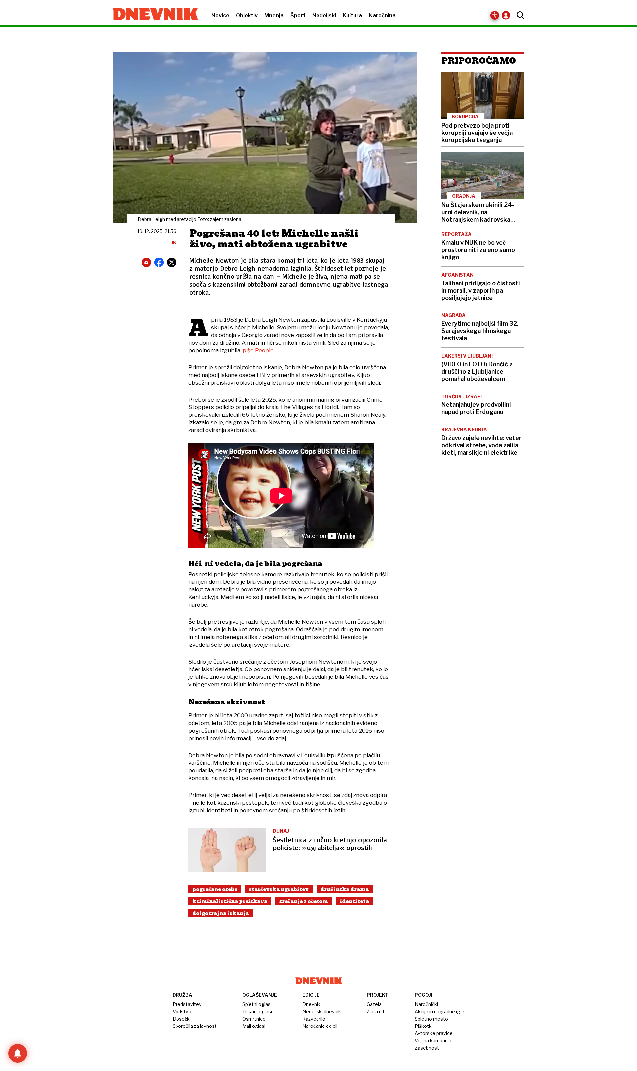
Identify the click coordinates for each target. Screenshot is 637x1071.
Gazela (374, 1004)
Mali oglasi (253, 1026)
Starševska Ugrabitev (279, 889)
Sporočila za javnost (195, 1026)
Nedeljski (324, 15)
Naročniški (426, 1004)
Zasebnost (427, 1048)
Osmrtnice (254, 1019)
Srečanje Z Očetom (303, 901)
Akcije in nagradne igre (439, 1011)
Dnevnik (311, 1004)
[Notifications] (17, 1053)
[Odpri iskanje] (518, 15)
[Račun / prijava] (507, 15)
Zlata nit (376, 1011)
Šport (298, 15)
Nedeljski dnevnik (321, 1011)
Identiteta (354, 901)
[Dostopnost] (494, 15)
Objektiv (247, 15)
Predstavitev (187, 1004)
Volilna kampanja (433, 1040)
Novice (220, 15)
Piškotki (424, 1026)
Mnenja (274, 15)
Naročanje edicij (319, 1026)
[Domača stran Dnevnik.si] (152, 14)
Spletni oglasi (257, 1004)
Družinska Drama (344, 889)
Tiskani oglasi (257, 1011)
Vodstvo (182, 1011)
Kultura (352, 15)
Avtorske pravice (434, 1033)
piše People (258, 350)
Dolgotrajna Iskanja (220, 913)
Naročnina (382, 15)
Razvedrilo (313, 1019)
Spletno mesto (431, 1019)
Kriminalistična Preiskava (229, 901)
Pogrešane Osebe (214, 889)
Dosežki (182, 1019)
